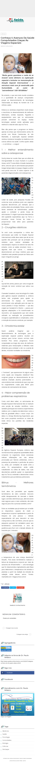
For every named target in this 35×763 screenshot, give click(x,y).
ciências (3, 34)
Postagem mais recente (12, 628)
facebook (5, 587)
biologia (5, 743)
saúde (5, 734)
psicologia (6, 737)
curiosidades (7, 740)
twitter (13, 587)
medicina (6, 731)
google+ (21, 587)
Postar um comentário (9, 618)
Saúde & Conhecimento (7, 46)
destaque (6, 749)
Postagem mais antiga (22, 634)
